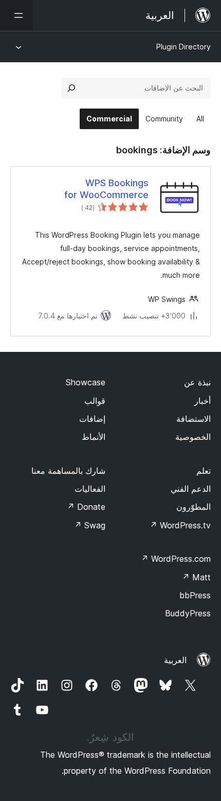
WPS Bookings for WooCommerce (106, 188)
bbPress (195, 595)
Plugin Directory (183, 46)
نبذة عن (197, 382)
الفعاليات (90, 489)
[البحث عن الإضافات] (71, 88)
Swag (89, 525)
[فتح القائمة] (16, 15)
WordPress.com (176, 559)
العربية (175, 660)
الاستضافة (193, 419)
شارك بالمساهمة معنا (68, 471)
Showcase (85, 382)
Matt (196, 577)
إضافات (92, 419)
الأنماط (93, 437)
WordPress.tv (180, 525)
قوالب (94, 401)
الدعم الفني (191, 489)
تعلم (203, 471)
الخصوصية (193, 437)
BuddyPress (188, 613)
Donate (86, 507)
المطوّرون (193, 507)
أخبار (202, 401)
